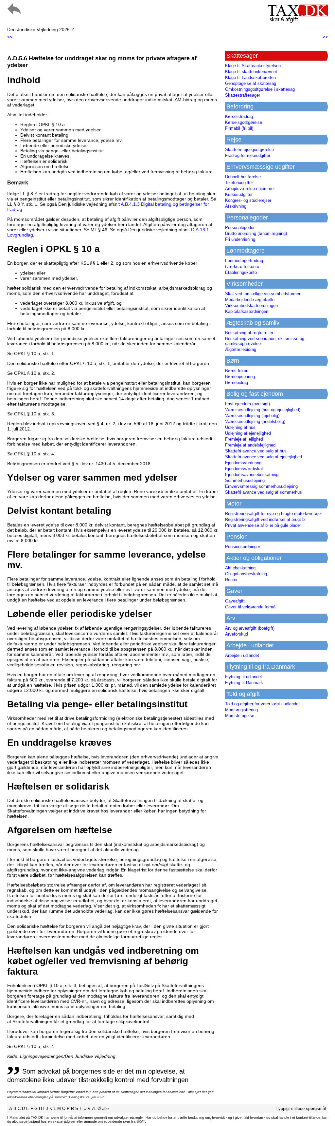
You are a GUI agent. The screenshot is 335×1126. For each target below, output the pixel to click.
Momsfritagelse (239, 715)
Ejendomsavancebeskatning (251, 474)
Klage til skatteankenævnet (251, 71)
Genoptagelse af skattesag (250, 83)
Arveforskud (236, 634)
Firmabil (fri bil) (239, 128)
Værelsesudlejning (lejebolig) (252, 415)
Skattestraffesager (242, 95)
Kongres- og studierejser (248, 200)
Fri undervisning (240, 239)
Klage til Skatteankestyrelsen (253, 65)
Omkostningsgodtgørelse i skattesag (260, 89)
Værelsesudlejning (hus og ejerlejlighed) (262, 409)
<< (9, 36)
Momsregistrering (241, 709)
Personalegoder (240, 227)
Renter (231, 579)
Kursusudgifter (239, 194)
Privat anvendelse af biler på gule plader (263, 525)
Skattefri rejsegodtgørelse (249, 149)
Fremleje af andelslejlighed (250, 445)
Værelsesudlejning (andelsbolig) (255, 421)
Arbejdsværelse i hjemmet (250, 188)
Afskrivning (235, 206)
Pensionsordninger (242, 546)
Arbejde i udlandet (242, 655)
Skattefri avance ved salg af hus (256, 450)
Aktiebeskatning (240, 567)
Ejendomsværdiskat (244, 468)
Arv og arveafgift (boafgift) (249, 628)
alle (105, 1108)
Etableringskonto (241, 272)
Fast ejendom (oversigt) (247, 403)
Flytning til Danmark (244, 682)
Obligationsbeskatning (246, 573)
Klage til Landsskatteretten (250, 77)
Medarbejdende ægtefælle (249, 299)
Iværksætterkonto (242, 266)
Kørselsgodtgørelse (243, 122)
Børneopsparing (240, 376)
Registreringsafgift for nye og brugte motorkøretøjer (273, 513)
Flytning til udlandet (243, 676)
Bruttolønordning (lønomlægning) (256, 233)
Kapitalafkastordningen (246, 311)
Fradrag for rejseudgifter (247, 155)
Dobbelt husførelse (243, 176)
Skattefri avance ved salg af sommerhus (263, 492)
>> (325, 36)
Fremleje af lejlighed (244, 439)
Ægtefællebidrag (240, 349)
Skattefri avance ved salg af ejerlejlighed (263, 456)
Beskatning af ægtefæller (249, 332)
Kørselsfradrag (239, 116)
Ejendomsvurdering (243, 462)
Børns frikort (237, 370)
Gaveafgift (235, 601)
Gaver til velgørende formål (250, 606)
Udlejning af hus (240, 427)
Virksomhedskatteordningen (251, 305)
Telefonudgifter (239, 182)
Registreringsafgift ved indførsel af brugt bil (266, 519)
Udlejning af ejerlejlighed (248, 433)
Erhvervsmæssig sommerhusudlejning (261, 486)
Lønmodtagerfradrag (244, 260)
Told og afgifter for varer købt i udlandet (262, 703)
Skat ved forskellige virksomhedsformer (262, 293)
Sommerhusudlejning (245, 480)
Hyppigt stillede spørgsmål (300, 1108)
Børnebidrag (236, 382)
